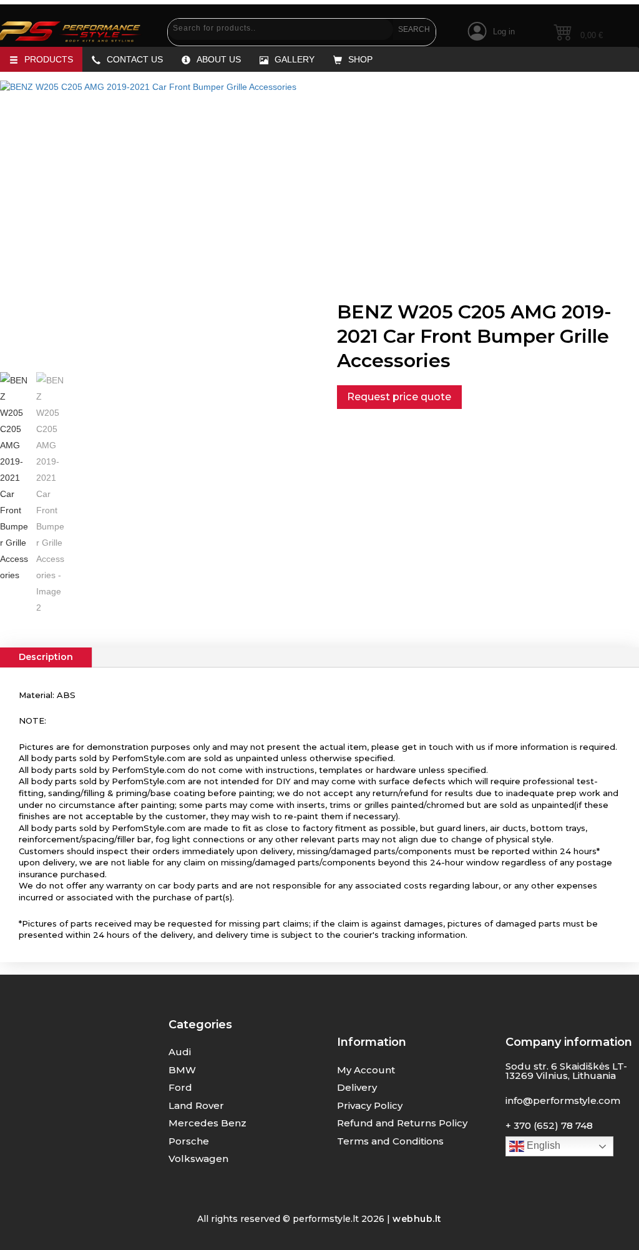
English (542, 1145)
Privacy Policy (369, 1105)
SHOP (360, 59)
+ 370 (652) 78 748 (549, 1125)
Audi (179, 1052)
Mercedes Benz (207, 1123)
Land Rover (196, 1105)
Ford (180, 1087)
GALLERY (295, 59)
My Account (366, 1070)
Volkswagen (198, 1158)
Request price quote (399, 396)
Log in (504, 31)
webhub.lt (417, 1218)
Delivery (357, 1087)
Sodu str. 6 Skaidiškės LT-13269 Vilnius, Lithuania (566, 1070)
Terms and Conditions (390, 1141)
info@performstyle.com (562, 1100)
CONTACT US (135, 59)
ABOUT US (219, 59)
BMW (182, 1070)
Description (46, 656)
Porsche (188, 1141)
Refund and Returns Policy (402, 1123)
